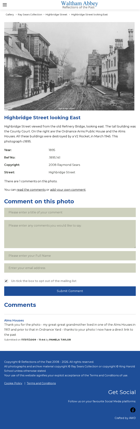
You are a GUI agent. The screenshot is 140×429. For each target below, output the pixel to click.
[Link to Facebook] (133, 410)
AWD (132, 418)
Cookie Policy (13, 383)
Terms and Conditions (41, 383)
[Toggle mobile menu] (4, 5)
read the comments (31, 189)
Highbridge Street (56, 14)
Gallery (10, 14)
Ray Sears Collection (30, 14)
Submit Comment (70, 291)
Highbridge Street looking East (89, 14)
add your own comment (68, 189)
